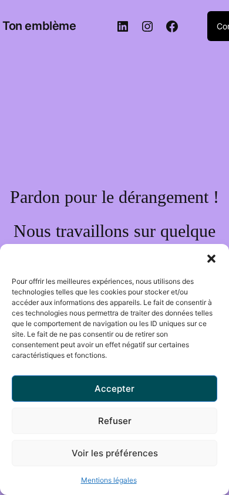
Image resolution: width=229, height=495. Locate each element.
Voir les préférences (115, 453)
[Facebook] (172, 26)
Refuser (115, 420)
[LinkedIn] (123, 26)
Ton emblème (39, 26)
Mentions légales (109, 480)
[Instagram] (147, 26)
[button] (211, 259)
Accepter (114, 388)
